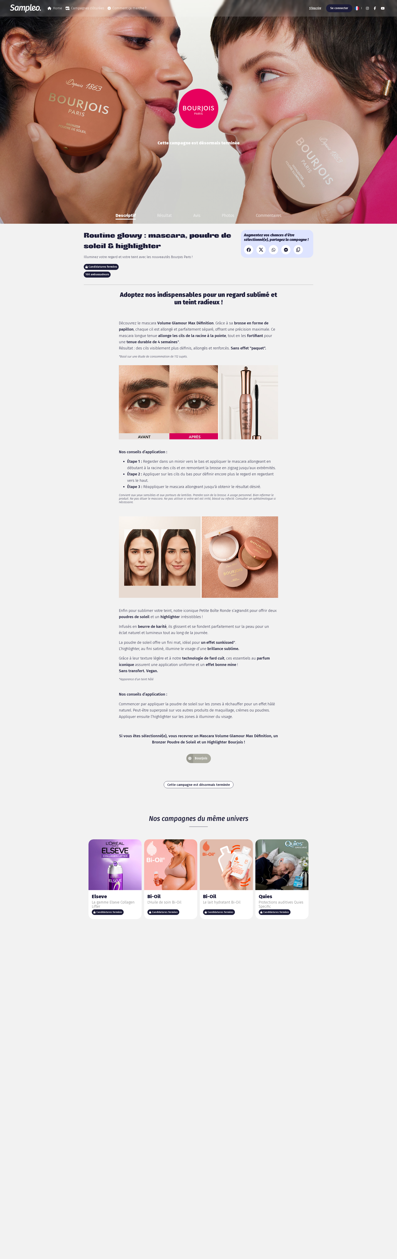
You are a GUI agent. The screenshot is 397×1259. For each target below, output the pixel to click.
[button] (358, 8)
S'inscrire (315, 8)
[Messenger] (286, 249)
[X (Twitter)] (261, 249)
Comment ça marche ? (129, 8)
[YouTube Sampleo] (382, 8)
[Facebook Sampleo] (374, 8)
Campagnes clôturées (87, 8)
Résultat (164, 215)
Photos (228, 215)
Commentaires (268, 215)
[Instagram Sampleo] (367, 8)
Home (57, 8)
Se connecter (339, 8)
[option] (125, 215)
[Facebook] (248, 249)
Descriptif (126, 215)
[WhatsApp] (273, 249)
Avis (196, 215)
